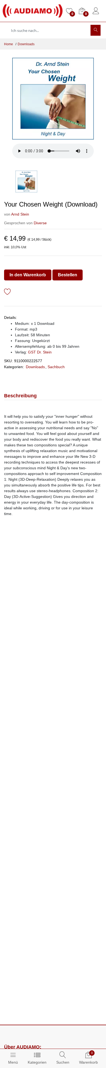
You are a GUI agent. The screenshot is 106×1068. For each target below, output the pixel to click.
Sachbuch (56, 367)
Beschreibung (20, 395)
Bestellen (67, 275)
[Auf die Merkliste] (7, 292)
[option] (53, 99)
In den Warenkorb (28, 275)
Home (8, 44)
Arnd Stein (20, 214)
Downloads (26, 44)
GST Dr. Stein (40, 352)
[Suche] (96, 30)
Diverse (40, 223)
